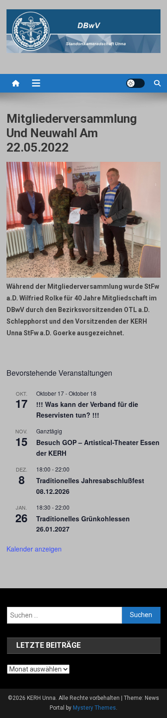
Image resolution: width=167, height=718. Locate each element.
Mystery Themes (94, 708)
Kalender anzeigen (34, 548)
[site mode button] (135, 83)
